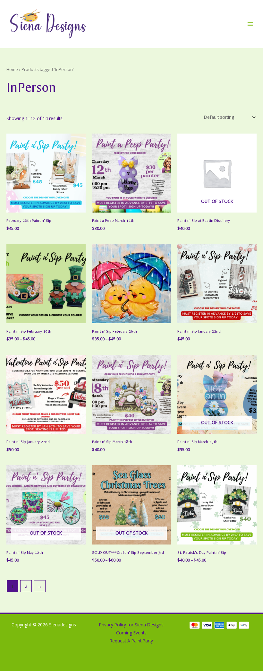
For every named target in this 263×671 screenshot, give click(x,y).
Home (12, 69)
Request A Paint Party (131, 641)
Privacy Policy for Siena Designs (131, 625)
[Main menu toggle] (250, 24)
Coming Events (131, 633)
